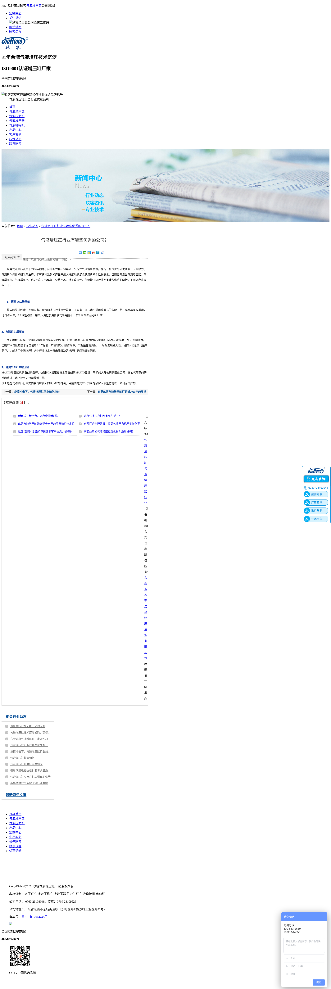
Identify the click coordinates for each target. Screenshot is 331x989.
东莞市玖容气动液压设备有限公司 (145, 618)
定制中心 (15, 13)
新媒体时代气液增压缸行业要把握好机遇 (30, 783)
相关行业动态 (16, 717)
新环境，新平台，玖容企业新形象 (38, 415)
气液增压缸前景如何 (22, 757)
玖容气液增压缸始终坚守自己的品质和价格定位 (46, 423)
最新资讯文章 (16, 795)
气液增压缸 (34, 5)
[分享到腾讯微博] (98, 252)
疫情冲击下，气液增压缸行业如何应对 (37, 391)
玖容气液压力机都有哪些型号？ (102, 415)
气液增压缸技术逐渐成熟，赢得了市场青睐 (30, 732)
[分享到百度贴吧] (102, 252)
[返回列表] (12, 259)
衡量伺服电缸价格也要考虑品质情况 (30, 770)
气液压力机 (17, 116)
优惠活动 (15, 850)
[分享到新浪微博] (93, 252)
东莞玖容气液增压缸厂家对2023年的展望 (122, 391)
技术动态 (15, 139)
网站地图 (15, 27)
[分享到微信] (84, 252)
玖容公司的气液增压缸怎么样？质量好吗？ (109, 431)
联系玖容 (15, 143)
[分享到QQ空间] (89, 252)
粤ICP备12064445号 (34, 917)
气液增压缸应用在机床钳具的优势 (30, 776)
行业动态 (32, 226)
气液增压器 (17, 120)
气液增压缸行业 (145, 485)
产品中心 (15, 130)
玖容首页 (15, 814)
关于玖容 (15, 841)
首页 (12, 107)
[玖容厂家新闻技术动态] (165, 185)
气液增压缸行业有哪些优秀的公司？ (65, 226)
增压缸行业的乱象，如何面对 (27, 726)
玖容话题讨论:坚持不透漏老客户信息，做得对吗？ (48, 431)
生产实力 (15, 837)
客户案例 (15, 134)
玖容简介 (15, 31)
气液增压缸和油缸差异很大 (26, 764)
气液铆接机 (17, 125)
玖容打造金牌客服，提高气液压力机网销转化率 (112, 423)
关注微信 (15, 18)
